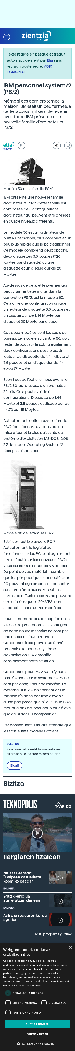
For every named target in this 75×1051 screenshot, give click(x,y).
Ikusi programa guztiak (53, 934)
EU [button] (21, 145)
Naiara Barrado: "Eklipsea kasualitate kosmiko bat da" (22, 877)
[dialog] (37, 997)
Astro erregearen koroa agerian (25, 917)
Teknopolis (20, 803)
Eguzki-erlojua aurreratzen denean (21, 898)
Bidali (14, 765)
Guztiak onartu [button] (37, 1024)
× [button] (70, 947)
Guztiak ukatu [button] (37, 1034)
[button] (6, 36)
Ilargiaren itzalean (32, 857)
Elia (50, 60)
